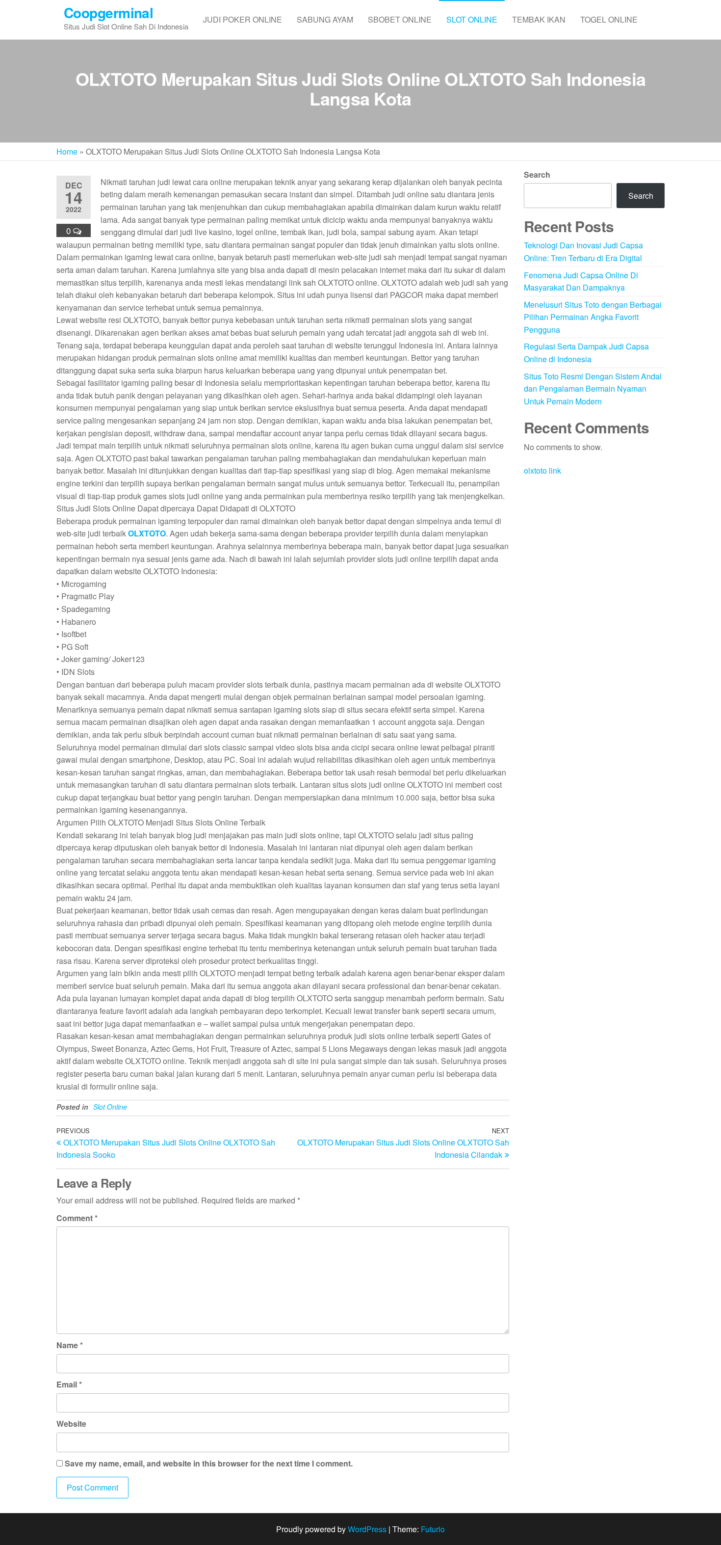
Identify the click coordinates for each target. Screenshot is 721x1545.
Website (71, 1423)
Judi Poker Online (242, 19)
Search (537, 174)
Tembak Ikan (539, 19)
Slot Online (471, 19)
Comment (77, 1218)
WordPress (367, 1529)
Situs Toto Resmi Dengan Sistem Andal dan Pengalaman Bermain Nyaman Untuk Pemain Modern (593, 389)
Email (69, 1384)
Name (69, 1345)
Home (66, 151)
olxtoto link (542, 470)
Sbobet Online (400, 19)
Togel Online (609, 19)
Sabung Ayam (325, 19)
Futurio (433, 1529)
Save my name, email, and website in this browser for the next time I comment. (209, 1463)
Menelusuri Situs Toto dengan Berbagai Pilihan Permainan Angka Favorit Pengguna (593, 317)
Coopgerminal (108, 12)
